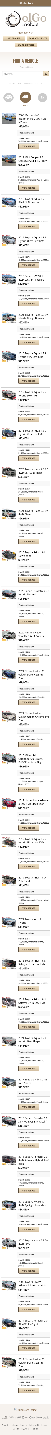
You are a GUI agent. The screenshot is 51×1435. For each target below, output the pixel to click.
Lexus (44, 1425)
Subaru (23, 1425)
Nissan (15, 1425)
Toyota (5, 1425)
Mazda (15, 1428)
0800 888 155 (25, 33)
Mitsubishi (34, 1425)
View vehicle (28, 146)
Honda (34, 1428)
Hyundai (25, 1428)
